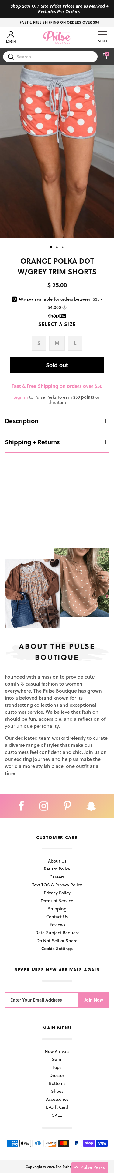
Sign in (20, 397)
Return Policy (57, 869)
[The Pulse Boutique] (57, 37)
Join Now (94, 1000)
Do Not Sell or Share (57, 940)
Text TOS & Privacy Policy (57, 885)
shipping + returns (32, 441)
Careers (57, 877)
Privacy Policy (57, 892)
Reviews (57, 924)
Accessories (57, 1099)
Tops (57, 1067)
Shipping (57, 908)
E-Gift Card (57, 1107)
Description (21, 420)
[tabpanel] (57, 151)
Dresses (57, 1075)
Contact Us (57, 916)
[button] (89, 1167)
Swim (57, 1059)
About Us (57, 861)
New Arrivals (57, 1051)
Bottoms (57, 1083)
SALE (57, 1115)
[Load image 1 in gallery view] (57, 151)
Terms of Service (57, 900)
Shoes (57, 1091)
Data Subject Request (57, 932)
